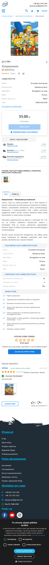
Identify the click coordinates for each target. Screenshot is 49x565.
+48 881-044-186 (40, 3)
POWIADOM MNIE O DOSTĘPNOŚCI (25, 132)
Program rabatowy (9, 446)
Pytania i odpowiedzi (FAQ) (12, 481)
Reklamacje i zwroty (9, 477)
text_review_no (38, 402)
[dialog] (24, 542)
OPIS (6, 194)
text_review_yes (32, 402)
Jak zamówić (6, 465)
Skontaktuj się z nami (13, 485)
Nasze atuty (6, 442)
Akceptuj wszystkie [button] (24, 551)
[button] (24, 561)
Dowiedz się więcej (38, 535)
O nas (4, 438)
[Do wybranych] (19, 73)
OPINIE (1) (15, 194)
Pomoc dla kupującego (14, 458)
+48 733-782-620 (12, 495)
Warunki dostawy (12, 152)
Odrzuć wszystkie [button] (24, 556)
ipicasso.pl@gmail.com (38, 6)
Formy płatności (8, 469)
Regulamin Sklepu (8, 450)
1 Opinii (12, 73)
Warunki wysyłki (12, 146)
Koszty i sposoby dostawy (11, 473)
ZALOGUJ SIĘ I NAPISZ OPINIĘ (25, 352)
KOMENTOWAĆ (10, 404)
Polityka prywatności (10, 454)
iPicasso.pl (7, 432)
